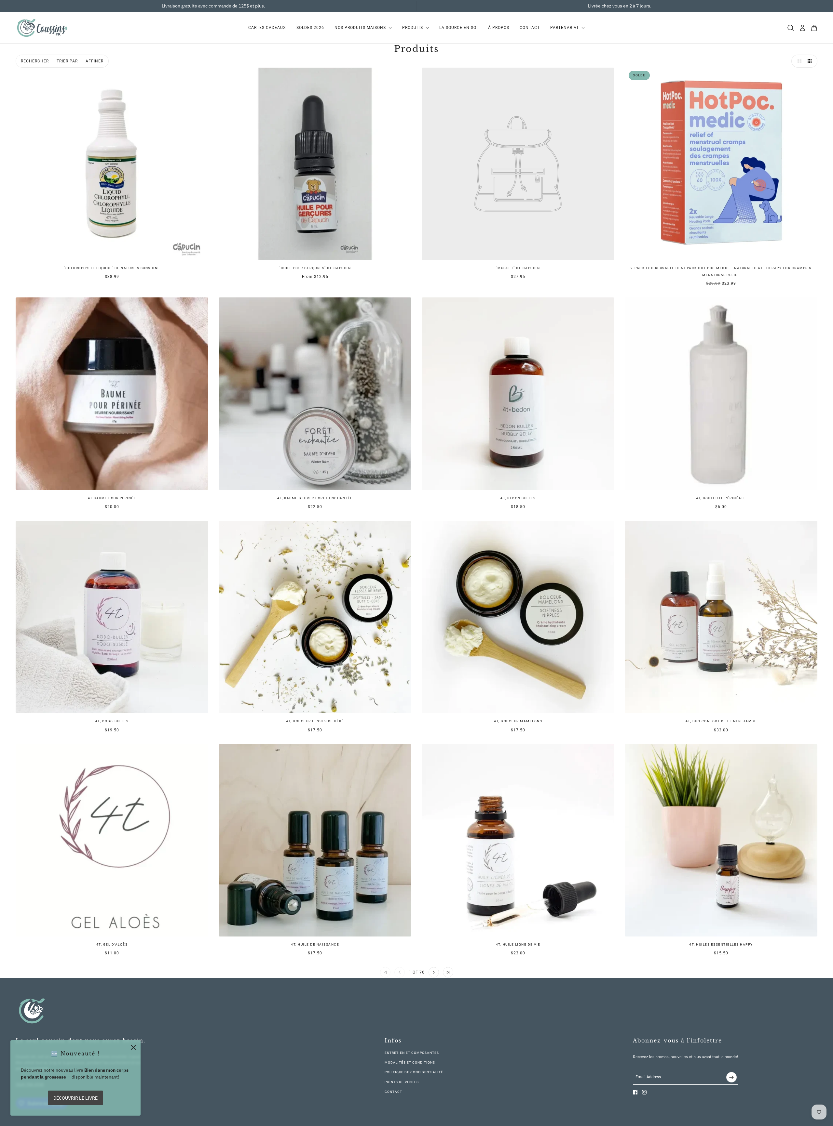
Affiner (94, 61)
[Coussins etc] (42, 27)
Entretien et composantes (412, 1052)
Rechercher (35, 61)
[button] (797, 61)
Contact (393, 1091)
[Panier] (814, 28)
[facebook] (635, 1092)
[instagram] (644, 1092)
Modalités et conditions (410, 1062)
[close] (133, 1047)
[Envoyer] (731, 1077)
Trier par (67, 61)
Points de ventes (402, 1082)
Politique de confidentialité (414, 1072)
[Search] (790, 28)
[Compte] (802, 28)
